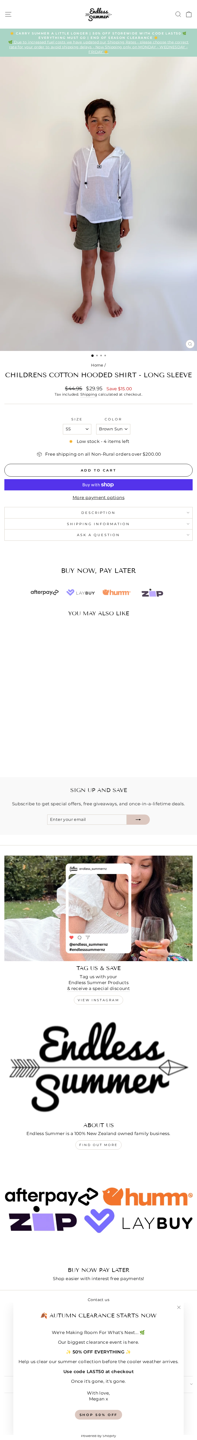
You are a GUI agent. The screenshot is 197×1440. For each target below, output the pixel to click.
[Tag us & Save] (98, 908)
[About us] (98, 1065)
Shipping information (98, 524)
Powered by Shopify (98, 1436)
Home (97, 365)
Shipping (88, 394)
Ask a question (98, 535)
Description (98, 513)
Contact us (98, 1299)
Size (77, 419)
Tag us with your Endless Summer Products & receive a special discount (98, 982)
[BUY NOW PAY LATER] (98, 1210)
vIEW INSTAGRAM (98, 1000)
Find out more (98, 1145)
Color (113, 419)
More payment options (98, 497)
